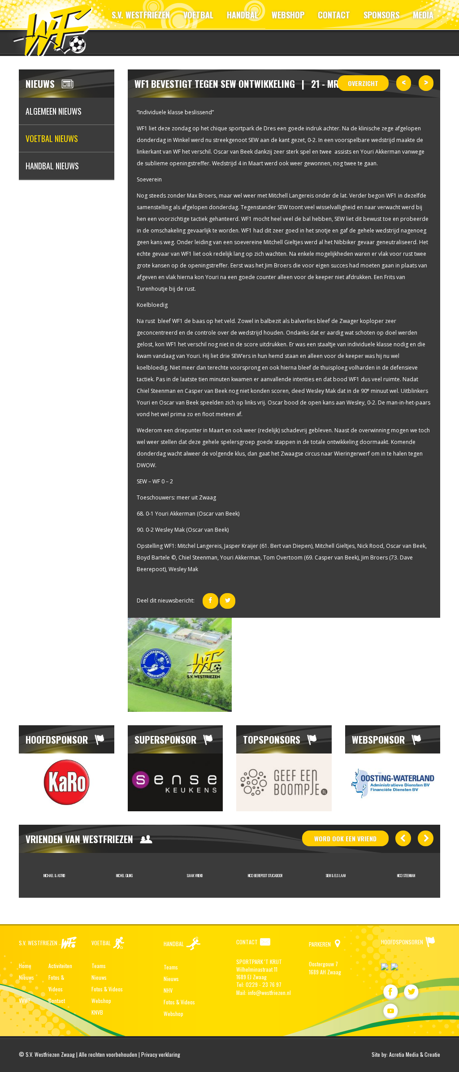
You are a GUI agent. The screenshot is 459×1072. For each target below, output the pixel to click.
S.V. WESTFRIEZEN (141, 15)
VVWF (24, 1000)
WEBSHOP (288, 15)
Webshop (101, 1000)
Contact (56, 1000)
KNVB (97, 1012)
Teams (98, 965)
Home (25, 965)
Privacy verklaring (160, 1054)
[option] (66, 782)
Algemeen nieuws (54, 111)
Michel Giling (124, 875)
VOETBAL (198, 15)
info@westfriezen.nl (269, 992)
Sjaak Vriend (195, 875)
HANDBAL (242, 15)
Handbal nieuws (52, 166)
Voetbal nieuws (52, 138)
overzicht (363, 83)
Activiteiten (60, 965)
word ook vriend (345, 838)
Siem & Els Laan (336, 875)
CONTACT (334, 15)
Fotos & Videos (107, 989)
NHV (168, 990)
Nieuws (26, 977)
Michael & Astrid (54, 875)
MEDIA (423, 15)
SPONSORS (381, 15)
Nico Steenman (406, 875)
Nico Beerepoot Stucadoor (265, 875)
